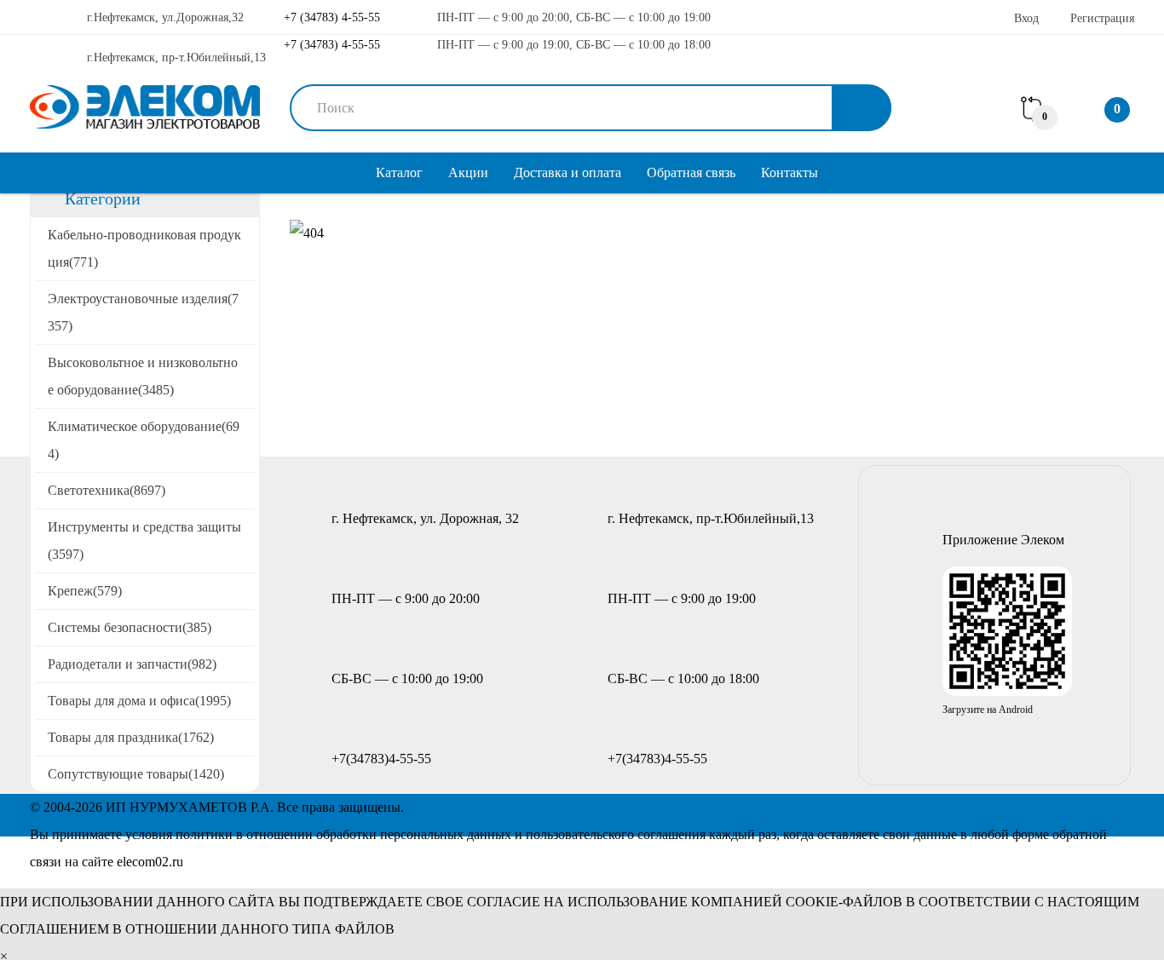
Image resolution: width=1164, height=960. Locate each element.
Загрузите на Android (987, 710)
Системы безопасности (129, 627)
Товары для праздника (131, 737)
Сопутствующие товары (136, 774)
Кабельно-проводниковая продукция (144, 248)
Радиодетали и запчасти (132, 664)
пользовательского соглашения (616, 834)
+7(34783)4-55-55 (381, 758)
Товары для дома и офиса (139, 700)
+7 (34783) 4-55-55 (330, 17)
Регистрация (1102, 18)
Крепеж (85, 590)
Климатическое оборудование (143, 440)
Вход (1026, 18)
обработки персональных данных (413, 834)
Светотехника (106, 490)
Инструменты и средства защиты (144, 540)
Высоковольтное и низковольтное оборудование (143, 376)
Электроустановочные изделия (143, 312)
